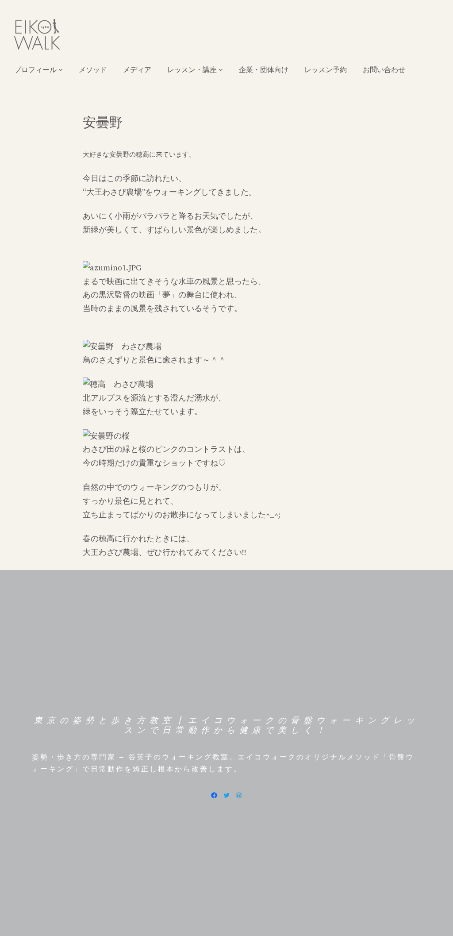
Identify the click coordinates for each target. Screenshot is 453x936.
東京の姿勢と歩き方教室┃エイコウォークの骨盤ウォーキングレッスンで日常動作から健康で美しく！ (226, 725)
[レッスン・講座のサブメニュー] (221, 69)
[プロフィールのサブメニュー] (60, 69)
